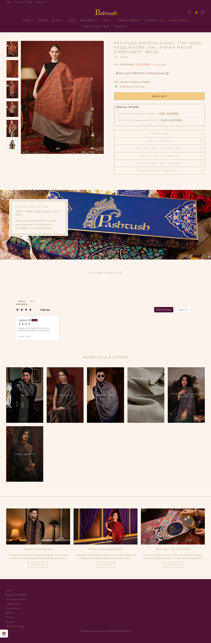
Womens (18, 2)
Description (159, 133)
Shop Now (38, 565)
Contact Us (155, 20)
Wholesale (178, 20)
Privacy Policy (13, 603)
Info (107, 20)
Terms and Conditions (16, 599)
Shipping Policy (13, 608)
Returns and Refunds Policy (159, 170)
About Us (10, 612)
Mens (8, 2)
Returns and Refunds (16, 595)
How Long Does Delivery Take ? (159, 148)
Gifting (29, 2)
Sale (72, 20)
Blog (57, 20)
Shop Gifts (173, 565)
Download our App (15, 626)
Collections (40, 2)
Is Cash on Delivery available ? (159, 163)
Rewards (88, 20)
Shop (27, 20)
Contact (10, 617)
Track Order (129, 20)
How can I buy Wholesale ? (159, 156)
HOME (43, 20)
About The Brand (159, 141)
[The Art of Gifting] (173, 526)
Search (120, 26)
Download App (97, 26)
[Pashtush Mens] (38, 526)
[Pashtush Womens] (105, 526)
